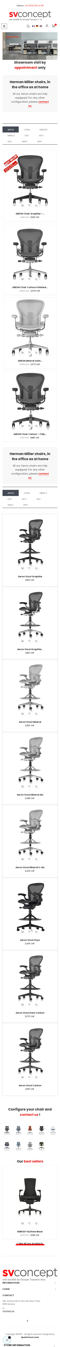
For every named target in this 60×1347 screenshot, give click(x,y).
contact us (29, 1114)
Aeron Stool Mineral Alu (30, 794)
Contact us (8, 1311)
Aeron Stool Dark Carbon (30, 1013)
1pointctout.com (30, 1337)
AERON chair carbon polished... (30, 287)
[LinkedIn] (33, 1319)
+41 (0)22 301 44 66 (34, 5)
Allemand (37, 26)
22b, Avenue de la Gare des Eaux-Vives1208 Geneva (21, 1302)
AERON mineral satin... (30, 360)
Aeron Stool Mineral (30, 722)
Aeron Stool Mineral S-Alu (30, 867)
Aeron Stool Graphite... (30, 649)
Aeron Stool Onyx (30, 940)
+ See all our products (29, 1243)
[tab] (11, 129)
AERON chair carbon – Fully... (30, 434)
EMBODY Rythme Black (30, 1231)
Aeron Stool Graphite (30, 576)
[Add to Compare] (36, 205)
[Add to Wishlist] (29, 205)
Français (33, 26)
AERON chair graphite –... (30, 213)
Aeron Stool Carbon (30, 1085)
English (41, 26)
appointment (26, 67)
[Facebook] (27, 1321)
